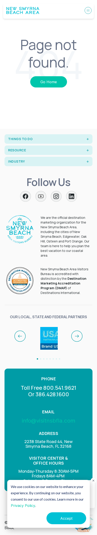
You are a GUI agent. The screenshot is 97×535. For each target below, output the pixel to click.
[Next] (76, 336)
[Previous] (20, 336)
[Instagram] (56, 196)
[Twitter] (40, 196)
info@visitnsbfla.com (48, 420)
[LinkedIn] (71, 196)
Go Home (48, 82)
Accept (66, 518)
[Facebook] (25, 196)
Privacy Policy (23, 505)
